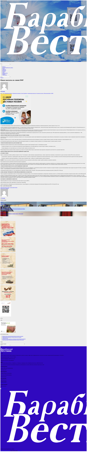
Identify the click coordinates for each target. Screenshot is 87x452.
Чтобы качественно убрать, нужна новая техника (8, 187)
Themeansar (20, 450)
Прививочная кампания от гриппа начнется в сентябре (11, 337)
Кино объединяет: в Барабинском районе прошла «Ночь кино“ (11, 213)
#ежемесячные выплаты (32, 93)
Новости (3, 66)
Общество (4, 69)
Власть (3, 68)
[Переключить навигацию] (0, 63)
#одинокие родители (39, 93)
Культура (3, 71)
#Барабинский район (8, 93)
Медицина (4, 70)
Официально (4, 74)
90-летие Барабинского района (7, 67)
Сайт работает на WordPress (5, 450)
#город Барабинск (24, 93)
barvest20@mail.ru (3, 382)
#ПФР (52, 93)
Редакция (3, 91)
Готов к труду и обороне (4, 188)
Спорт (3, 72)
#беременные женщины (16, 93)
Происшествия (5, 73)
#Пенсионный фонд (47, 93)
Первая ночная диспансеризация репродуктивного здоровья (12, 336)
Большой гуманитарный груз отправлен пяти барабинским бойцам (12, 208)
